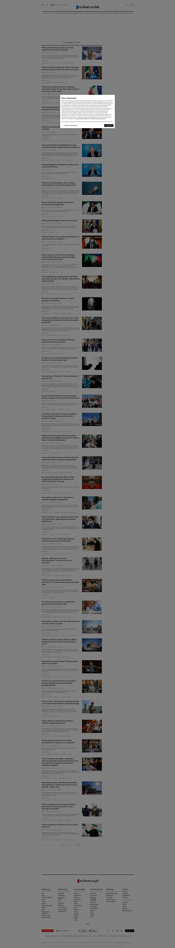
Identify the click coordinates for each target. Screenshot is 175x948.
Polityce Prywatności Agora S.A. (98, 118)
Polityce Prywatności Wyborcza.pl (83, 118)
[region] (87, 111)
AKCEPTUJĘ (108, 125)
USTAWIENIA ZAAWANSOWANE (70, 125)
